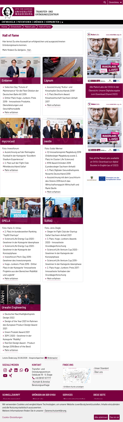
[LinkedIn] (16, 370)
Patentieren (24, 22)
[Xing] (10, 375)
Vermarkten (52, 22)
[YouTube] (5, 375)
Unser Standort (101, 368)
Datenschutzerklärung (55, 411)
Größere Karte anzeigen (74, 386)
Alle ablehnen (101, 417)
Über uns (98, 372)
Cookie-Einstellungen (12, 417)
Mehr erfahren (11, 112)
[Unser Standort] (77, 383)
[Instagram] (5, 370)
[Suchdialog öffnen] (104, 2)
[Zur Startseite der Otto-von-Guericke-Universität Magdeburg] (17, 13)
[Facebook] (26, 370)
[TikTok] (10, 370)
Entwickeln (8, 22)
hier (29, 50)
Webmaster (52, 358)
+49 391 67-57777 (43, 378)
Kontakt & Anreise (41, 382)
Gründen (38, 22)
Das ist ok (114, 417)
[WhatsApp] (21, 370)
